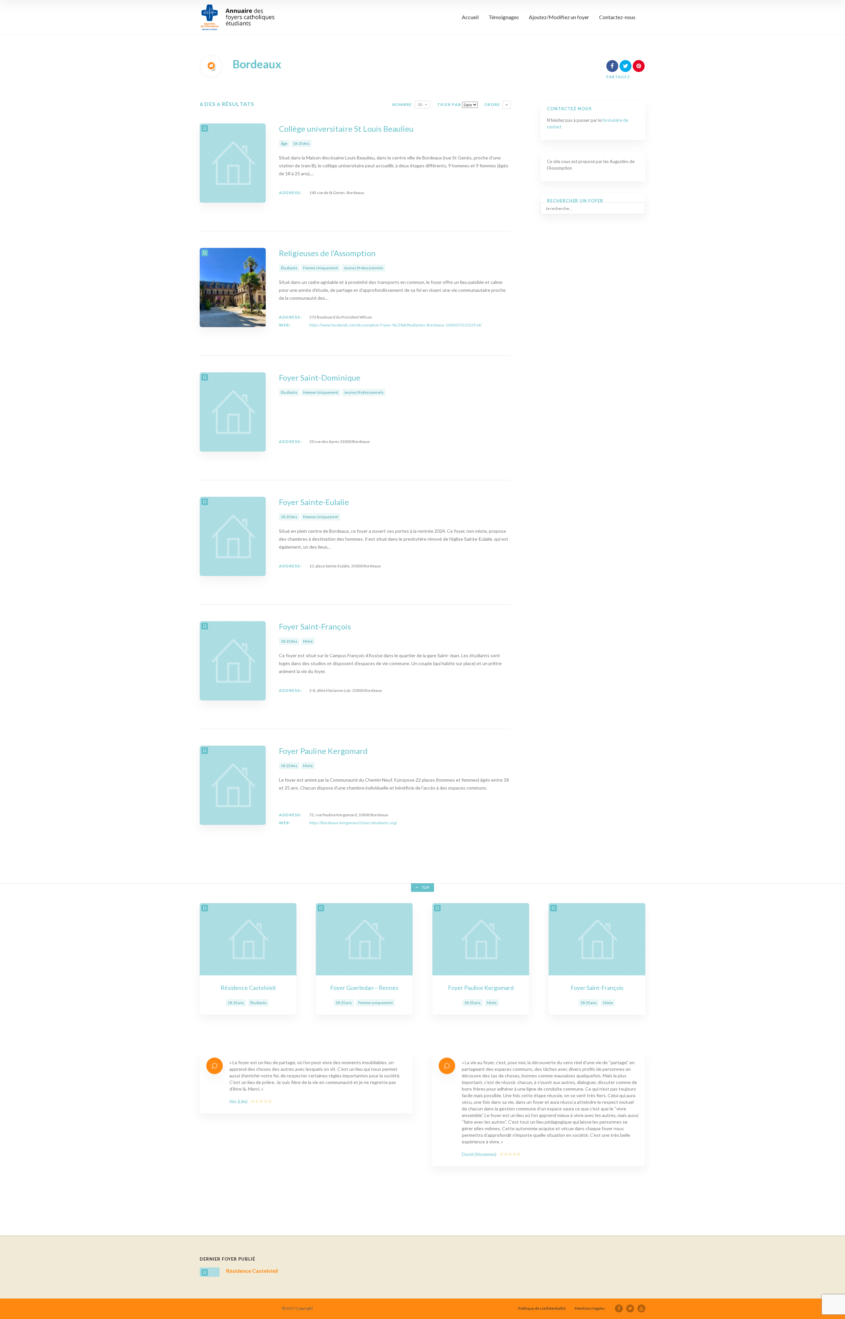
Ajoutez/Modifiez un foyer (559, 17)
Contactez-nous (617, 17)
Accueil (470, 17)
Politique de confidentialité (542, 1308)
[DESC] (506, 105)
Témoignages (504, 17)
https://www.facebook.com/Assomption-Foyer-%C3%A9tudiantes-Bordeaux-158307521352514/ (395, 324)
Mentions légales (590, 1308)
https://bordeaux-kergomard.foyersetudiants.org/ (353, 822)
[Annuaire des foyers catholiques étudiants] (237, 17)
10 (420, 104)
